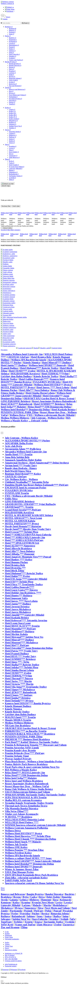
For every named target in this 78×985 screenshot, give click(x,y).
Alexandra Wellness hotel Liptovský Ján (22, 354)
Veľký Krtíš (13, 80)
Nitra (7, 144)
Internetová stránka (11, 950)
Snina (11, 52)
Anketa (4, 19)
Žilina (7, 159)
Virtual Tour (9, 946)
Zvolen (12, 82)
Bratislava (8, 27)
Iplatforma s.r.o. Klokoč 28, (14, 953)
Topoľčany (13, 155)
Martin (11, 170)
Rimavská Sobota (15, 78)
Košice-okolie (14, 119)
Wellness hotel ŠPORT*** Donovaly (47, 365)
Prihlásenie (8, 935)
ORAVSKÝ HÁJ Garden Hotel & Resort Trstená (48, 398)
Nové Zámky (14, 152)
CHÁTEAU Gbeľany (18, 357)
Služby (7, 942)
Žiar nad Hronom (15, 86)
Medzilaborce (14, 45)
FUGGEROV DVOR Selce (47, 382)
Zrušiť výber (16, 206)
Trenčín (8, 87)
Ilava (11, 91)
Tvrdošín (12, 178)
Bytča (11, 161)
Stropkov (12, 56)
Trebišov (12, 128)
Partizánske (13, 97)
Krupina (12, 71)
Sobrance (12, 124)
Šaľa (11, 154)
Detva (11, 69)
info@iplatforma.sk (11, 964)
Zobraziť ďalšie (7, 228)
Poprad (12, 47)
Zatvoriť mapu (6, 186)
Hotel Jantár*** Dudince (14, 365)
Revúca (12, 76)
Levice (12, 148)
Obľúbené (10, 11)
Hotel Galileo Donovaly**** (33, 379)
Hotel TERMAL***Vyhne (55, 373)
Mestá (3, 890)
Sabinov (12, 51)
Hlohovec (12, 135)
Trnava (8, 130)
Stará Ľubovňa (14, 54)
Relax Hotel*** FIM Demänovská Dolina (49, 406)
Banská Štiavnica (15, 65)
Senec (11, 34)
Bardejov (12, 38)
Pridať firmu (10, 9)
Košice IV (13, 117)
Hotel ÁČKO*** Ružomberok (16, 404)
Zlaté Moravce (14, 157)
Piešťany (12, 137)
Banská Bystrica (11, 62)
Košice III (13, 115)
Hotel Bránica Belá (41, 357)
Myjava (12, 93)
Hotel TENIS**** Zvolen (22, 370)
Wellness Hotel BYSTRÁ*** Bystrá (52, 384)
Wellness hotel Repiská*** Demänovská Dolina (25, 409)
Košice (8, 107)
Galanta (12, 133)
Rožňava (12, 122)
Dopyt (8, 17)
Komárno (12, 146)
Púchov (12, 102)
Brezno (12, 67)
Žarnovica (13, 84)
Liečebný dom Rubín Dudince (16, 376)
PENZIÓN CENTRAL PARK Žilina (19, 412)
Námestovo (13, 172)
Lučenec (12, 73)
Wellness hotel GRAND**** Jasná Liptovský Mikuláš (36, 394)
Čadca (11, 163)
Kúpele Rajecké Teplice (46, 376)
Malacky (12, 30)
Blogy (3, 888)
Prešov (7, 36)
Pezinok (12, 32)
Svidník (12, 58)
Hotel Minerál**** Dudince (56, 362)
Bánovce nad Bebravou (17, 89)
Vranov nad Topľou (16, 60)
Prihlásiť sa (10, 7)
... (38, 420)
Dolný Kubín (14, 165)
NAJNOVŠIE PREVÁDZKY (11, 230)
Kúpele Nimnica (31, 362)
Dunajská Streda (15, 131)
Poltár (11, 75)
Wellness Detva (17, 415)
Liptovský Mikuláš (15, 168)
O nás (7, 932)
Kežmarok (13, 41)
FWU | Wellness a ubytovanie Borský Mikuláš (51, 415)
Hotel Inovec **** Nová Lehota (52, 387)
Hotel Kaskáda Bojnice (63, 409)
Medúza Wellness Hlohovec (15, 417)
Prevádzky (4, 350)
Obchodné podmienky (12, 939)
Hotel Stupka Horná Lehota (40, 393)
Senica (11, 139)
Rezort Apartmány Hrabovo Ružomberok (54, 401)
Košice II (12, 113)
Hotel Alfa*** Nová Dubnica (34, 390)
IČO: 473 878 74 (10, 957)
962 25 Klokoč (10, 955)
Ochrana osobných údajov (13, 961)
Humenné (12, 39)
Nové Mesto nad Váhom (17, 95)
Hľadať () (26, 23)
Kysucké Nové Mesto (16, 167)
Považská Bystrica (15, 98)
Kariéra (7, 933)
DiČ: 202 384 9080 (11, 959)
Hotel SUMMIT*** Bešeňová (49, 404)
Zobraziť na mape (8, 183)
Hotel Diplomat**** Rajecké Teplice (39, 368)
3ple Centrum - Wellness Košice (47, 417)
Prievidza (12, 100)
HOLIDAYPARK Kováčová (25, 373)
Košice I (12, 111)
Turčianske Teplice (15, 176)
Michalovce (13, 120)
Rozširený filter (6, 206)
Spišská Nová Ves (15, 126)
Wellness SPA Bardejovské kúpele (28, 359)
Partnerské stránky (11, 966)
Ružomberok (13, 174)
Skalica (12, 141)
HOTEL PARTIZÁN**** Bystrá (18, 387)
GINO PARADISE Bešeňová (15, 401)
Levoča (12, 43)
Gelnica (12, 109)
